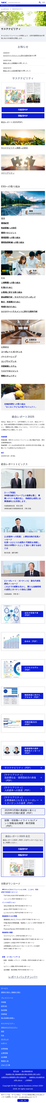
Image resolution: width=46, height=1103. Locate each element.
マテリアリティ (8, 173)
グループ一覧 (5, 1065)
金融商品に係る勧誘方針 (37, 1077)
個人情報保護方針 (27, 1071)
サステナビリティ (8, 1023)
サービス (4, 988)
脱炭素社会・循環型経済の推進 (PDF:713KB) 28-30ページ (23, 939)
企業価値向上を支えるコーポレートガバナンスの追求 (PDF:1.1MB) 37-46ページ (22, 947)
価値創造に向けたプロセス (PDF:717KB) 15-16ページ (22, 919)
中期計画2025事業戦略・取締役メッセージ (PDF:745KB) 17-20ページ (24, 924)
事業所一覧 (5, 1061)
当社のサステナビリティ (9, 1027)
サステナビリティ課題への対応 (14, 148)
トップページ (5, 9)
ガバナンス (5, 1039)
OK (22, 1100)
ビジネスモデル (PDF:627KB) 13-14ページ (18, 912)
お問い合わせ (18, 1080)
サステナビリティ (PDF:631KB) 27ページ (18, 936)
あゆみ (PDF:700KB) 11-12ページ (15, 909)
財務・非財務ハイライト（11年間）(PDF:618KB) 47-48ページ (24, 961)
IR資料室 (4, 1014)
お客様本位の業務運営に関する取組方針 (13, 1077)
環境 (3, 218)
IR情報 (3, 1002)
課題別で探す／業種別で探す (11, 992)
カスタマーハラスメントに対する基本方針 (17, 55)
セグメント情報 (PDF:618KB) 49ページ (17, 966)
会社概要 (4, 1057)
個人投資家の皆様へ (8, 1018)
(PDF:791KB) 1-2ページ (19, 890)
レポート (4, 1043)
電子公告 (16, 1071)
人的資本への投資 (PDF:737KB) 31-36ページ (19, 943)
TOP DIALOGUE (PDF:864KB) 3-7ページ (18, 895)
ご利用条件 (28, 1080)
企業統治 (5, 347)
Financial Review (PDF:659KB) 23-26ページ (19, 929)
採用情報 (4, 1049)
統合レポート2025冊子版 (11, 71)
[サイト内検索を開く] (40, 2)
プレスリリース (7, 998)
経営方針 (4, 1006)
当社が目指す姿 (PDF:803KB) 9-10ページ (18, 906)
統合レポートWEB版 (10, 63)
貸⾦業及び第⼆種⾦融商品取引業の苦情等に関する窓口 (23, 1074)
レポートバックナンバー (23, 976)
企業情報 (4, 1053)
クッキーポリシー (25, 1097)
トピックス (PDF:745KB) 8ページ (15, 899)
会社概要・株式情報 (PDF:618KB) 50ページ (18, 970)
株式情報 (4, 1010)
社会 (3, 278)
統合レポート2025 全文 (17, 836)
